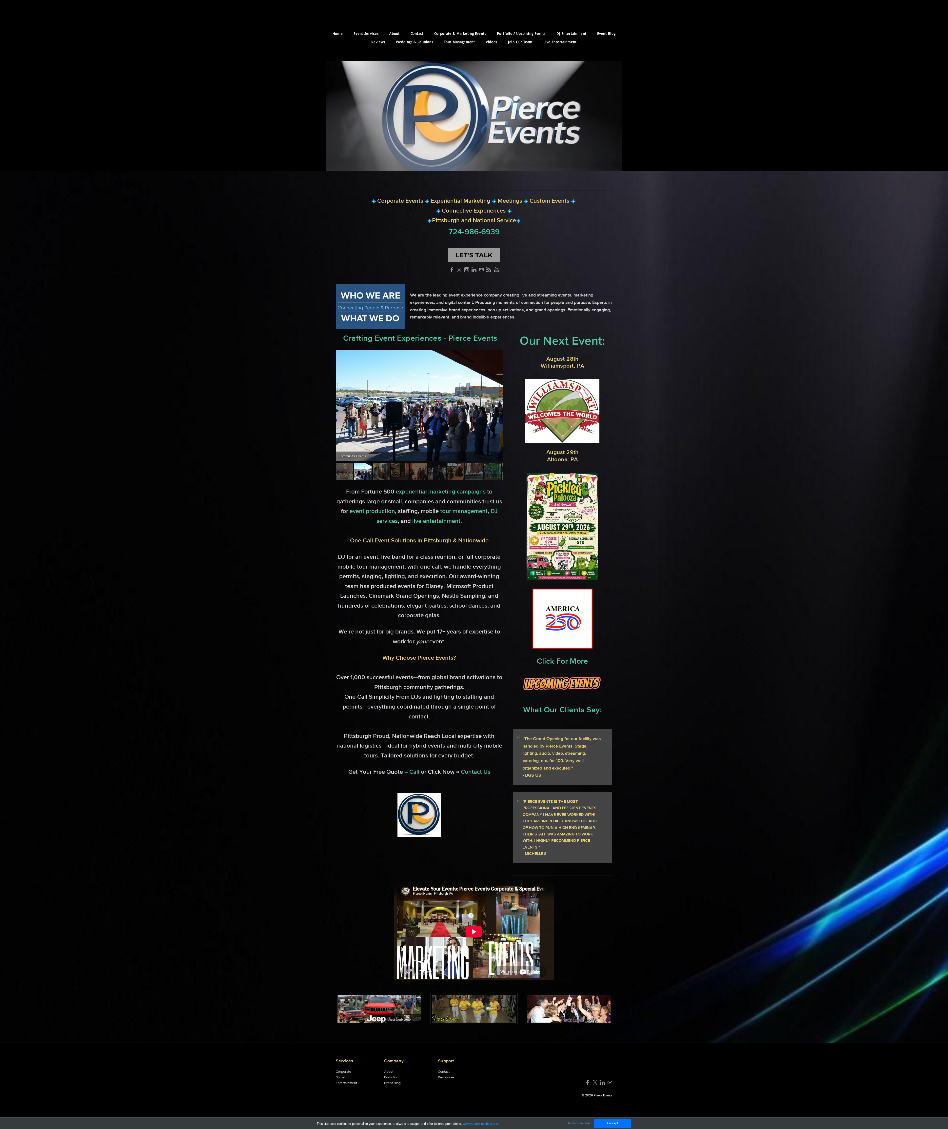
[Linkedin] (474, 270)
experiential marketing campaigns (441, 491)
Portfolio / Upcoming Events (521, 34)
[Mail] (481, 270)
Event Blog (606, 34)
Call (415, 771)
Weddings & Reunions (414, 42)
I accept (612, 1123)
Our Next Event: (562, 340)
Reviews (378, 42)
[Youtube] (496, 270)
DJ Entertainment (571, 34)
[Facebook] (451, 270)
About (394, 34)
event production (372, 511)
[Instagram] (466, 270)
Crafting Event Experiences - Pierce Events (420, 338)
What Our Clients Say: (562, 709)
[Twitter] (459, 270)
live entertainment (436, 520)
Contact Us (475, 771)
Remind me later (578, 1123)
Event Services (366, 34)
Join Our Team (520, 42)
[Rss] (488, 270)
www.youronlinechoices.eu (481, 1123)
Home (338, 34)
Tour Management (459, 42)
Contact (417, 34)
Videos (491, 42)
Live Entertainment (560, 42)
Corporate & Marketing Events (460, 34)
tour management (464, 511)
